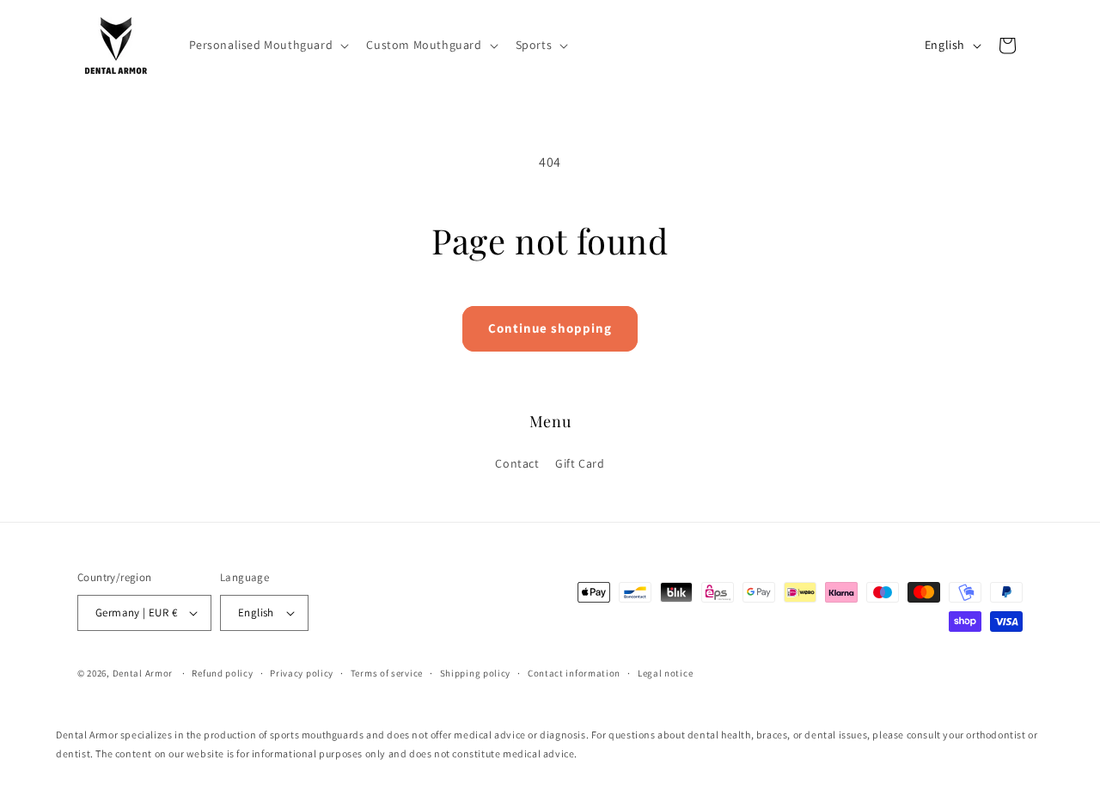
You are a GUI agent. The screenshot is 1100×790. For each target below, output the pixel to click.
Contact (517, 463)
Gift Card (579, 463)
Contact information (574, 673)
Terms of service (387, 673)
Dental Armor (143, 673)
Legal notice (665, 673)
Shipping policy (475, 673)
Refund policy (222, 673)
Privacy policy (301, 673)
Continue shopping (550, 328)
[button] (268, 45)
